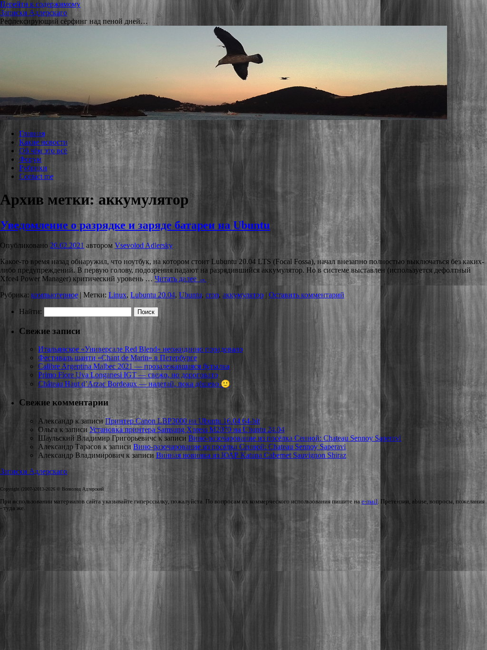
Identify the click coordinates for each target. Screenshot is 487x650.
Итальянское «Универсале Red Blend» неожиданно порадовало (140, 349)
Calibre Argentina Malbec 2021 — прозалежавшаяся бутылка (133, 366)
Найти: (30, 311)
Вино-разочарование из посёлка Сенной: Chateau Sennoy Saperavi (294, 438)
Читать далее (180, 279)
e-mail (369, 501)
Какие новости (43, 142)
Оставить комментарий (306, 295)
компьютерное (54, 295)
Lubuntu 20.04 (152, 295)
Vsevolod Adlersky (144, 245)
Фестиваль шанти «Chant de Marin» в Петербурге (117, 358)
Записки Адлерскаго (33, 13)
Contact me (36, 176)
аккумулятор (243, 295)
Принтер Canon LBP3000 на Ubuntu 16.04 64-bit (182, 421)
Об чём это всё (43, 151)
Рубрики (33, 168)
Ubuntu (190, 295)
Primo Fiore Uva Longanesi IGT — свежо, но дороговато (128, 375)
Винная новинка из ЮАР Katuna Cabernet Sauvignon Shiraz (251, 455)
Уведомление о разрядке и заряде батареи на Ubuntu (135, 225)
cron (212, 295)
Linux (117, 295)
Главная (32, 133)
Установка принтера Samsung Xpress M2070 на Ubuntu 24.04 (186, 429)
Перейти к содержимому (40, 4)
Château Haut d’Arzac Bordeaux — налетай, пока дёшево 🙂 (134, 384)
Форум (30, 159)
